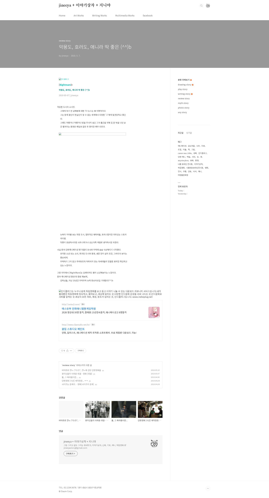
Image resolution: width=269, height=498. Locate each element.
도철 (179, 149)
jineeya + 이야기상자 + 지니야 (85, 5)
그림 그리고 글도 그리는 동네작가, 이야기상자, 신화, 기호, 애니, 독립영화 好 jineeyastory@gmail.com (95, 446)
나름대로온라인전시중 (194, 167)
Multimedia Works (124, 15)
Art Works (79, 15)
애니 (199, 171)
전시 (179, 171)
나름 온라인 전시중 (185, 164)
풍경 (197, 160)
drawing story (185, 84)
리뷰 (203, 146)
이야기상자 (198, 164)
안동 (189, 171)
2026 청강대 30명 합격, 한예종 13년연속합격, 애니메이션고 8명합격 (94, 312)
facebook (148, 15)
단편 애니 (181, 156)
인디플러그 (202, 153)
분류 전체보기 (184, 79)
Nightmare (65, 84)
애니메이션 (182, 146)
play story (182, 89)
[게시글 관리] (71, 351)
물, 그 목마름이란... (70, 377)
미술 (184, 149)
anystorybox (183, 160)
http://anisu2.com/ (71, 304)
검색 (201, 6)
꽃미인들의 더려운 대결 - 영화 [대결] (77, 373)
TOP (208, 488)
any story (182, 112)
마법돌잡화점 (183, 175)
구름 (184, 171)
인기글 (189, 132)
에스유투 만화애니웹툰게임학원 (79, 308)
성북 (195, 153)
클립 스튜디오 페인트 (73, 329)
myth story (183, 103)
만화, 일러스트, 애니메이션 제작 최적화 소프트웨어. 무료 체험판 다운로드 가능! (99, 332)
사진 (193, 156)
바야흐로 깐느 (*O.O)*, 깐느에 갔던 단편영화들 (81, 370)
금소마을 (191, 146)
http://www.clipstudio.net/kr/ (76, 324)
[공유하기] (67, 351)
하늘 (188, 156)
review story (68, 365)
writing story (184, 93)
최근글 (180, 132)
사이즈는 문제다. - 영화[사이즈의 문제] (78, 384)
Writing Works (99, 15)
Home (62, 15)
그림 (193, 149)
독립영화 (181, 167)
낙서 (194, 171)
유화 (191, 160)
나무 (198, 146)
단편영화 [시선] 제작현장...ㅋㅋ (75, 380)
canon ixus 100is (185, 153)
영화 (206, 167)
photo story (183, 107)
